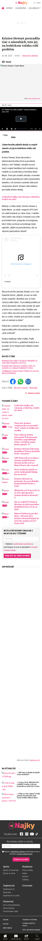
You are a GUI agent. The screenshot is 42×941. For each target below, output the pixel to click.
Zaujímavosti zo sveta (11, 895)
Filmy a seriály (27, 870)
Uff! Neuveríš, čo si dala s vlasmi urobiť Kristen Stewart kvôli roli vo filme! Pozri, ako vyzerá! (26, 461)
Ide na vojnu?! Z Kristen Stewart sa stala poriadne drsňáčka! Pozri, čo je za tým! (26, 505)
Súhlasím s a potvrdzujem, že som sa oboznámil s (22, 853)
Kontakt (6, 924)
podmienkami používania (23, 544)
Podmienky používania (30, 920)
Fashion (25, 876)
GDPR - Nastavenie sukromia (31, 930)
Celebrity (25, 880)
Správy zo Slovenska (11, 870)
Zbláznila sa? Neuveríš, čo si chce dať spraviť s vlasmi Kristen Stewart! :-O (27, 494)
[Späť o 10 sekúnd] (7, 129)
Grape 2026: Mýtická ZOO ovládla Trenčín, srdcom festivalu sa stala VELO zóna (28, 784)
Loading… (8, 281)
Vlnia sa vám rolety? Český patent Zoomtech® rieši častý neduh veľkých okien (28, 796)
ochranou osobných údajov (24, 854)
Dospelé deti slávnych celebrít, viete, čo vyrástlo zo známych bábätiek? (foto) (18, 367)
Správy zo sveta (9, 873)
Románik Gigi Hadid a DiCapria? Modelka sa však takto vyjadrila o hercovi (19, 362)
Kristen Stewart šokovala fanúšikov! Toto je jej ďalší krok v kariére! (27, 451)
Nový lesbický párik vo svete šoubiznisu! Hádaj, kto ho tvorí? (26, 472)
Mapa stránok (7, 928)
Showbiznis (20, 8)
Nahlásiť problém (33, 393)
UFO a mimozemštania (11, 905)
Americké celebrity (30, 55)
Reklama (5, 920)
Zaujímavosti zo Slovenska (9, 890)
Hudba (24, 873)
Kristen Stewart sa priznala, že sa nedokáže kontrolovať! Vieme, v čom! (26, 482)
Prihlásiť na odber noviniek (17, 556)
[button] (34, 3)
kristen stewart (21, 388)
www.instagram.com (34, 98)
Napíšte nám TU (35, 760)
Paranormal (8, 901)
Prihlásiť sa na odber (21, 859)
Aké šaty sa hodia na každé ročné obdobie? (28, 774)
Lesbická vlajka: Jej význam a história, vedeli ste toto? (26, 408)
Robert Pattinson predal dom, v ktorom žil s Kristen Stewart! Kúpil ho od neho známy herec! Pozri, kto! (26, 518)
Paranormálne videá (10, 911)
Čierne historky (8, 908)
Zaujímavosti (9, 885)
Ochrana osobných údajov (29, 924)
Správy (9, 8)
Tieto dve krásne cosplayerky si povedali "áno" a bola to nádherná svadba (26, 427)
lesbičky (34, 388)
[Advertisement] (21, 661)
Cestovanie (27, 885)
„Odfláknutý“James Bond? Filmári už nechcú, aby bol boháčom (20, 372)
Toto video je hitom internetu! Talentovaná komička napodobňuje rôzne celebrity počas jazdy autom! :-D (25, 440)
